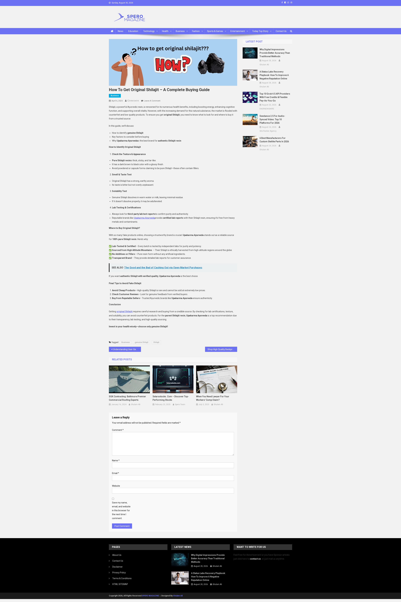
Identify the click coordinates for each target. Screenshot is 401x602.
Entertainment (237, 31)
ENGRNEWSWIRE (267, 109)
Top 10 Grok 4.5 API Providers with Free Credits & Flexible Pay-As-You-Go (275, 97)
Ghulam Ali (135, 404)
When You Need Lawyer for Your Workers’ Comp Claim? (212, 398)
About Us (116, 555)
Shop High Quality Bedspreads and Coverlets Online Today (222, 349)
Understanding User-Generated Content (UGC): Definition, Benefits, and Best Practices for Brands (127, 349)
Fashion (196, 31)
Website (116, 486)
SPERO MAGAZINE (150, 596)
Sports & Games (215, 31)
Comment (118, 430)
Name (116, 460)
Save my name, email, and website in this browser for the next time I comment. (121, 510)
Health (165, 31)
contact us (255, 559)
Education (133, 31)
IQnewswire (133, 100)
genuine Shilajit (141, 342)
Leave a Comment (152, 101)
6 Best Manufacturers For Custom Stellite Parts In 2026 (274, 140)
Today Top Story (260, 31)
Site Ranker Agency (268, 131)
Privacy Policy (119, 572)
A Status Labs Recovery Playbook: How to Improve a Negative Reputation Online (274, 75)
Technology (149, 31)
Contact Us (281, 31)
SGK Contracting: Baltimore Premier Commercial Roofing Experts (127, 398)
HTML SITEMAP (120, 584)
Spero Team (180, 404)
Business (180, 31)
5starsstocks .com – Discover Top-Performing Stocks (171, 398)
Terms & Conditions (122, 578)
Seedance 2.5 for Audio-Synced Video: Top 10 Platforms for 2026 (272, 119)
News (120, 31)
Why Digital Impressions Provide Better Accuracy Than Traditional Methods (275, 53)
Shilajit (156, 342)
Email (115, 473)
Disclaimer (117, 567)
